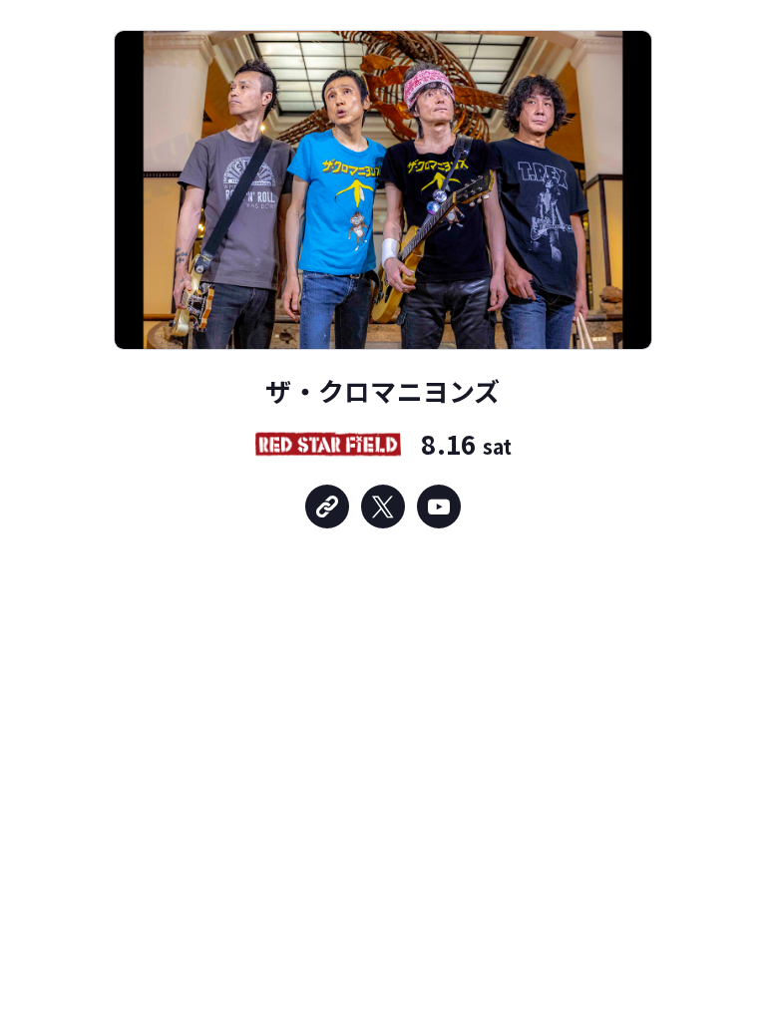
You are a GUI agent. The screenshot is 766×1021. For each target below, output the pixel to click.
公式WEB (327, 506)
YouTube (439, 506)
